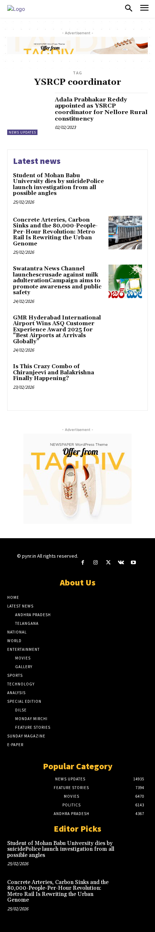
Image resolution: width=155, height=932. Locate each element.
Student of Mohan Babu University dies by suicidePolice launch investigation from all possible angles (58, 184)
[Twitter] (107, 562)
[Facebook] (82, 562)
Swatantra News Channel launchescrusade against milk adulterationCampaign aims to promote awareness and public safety (57, 280)
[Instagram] (95, 562)
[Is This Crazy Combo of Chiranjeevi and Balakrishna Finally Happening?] (125, 379)
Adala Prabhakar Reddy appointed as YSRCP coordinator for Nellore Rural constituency (101, 109)
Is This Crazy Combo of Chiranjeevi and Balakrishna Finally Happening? (53, 372)
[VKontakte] (120, 562)
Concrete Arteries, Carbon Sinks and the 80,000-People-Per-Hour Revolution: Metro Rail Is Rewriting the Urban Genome (55, 232)
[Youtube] (133, 562)
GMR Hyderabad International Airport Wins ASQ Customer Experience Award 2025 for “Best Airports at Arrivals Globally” (57, 329)
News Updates (22, 132)
